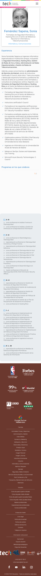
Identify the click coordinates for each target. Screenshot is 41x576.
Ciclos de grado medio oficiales (20, 494)
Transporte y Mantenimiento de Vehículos (20, 480)
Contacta (20, 527)
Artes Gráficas (20, 436)
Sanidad (20, 469)
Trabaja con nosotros (20, 530)
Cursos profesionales (20, 508)
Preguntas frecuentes (20, 547)
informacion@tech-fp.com (20, 562)
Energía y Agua (20, 447)
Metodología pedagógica (20, 544)
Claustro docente (20, 541)
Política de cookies (20, 522)
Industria (20, 461)
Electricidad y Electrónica (21, 445)
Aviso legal (20, 516)
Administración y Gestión (20, 434)
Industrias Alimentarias (20, 458)
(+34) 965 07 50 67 (20, 559)
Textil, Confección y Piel (20, 477)
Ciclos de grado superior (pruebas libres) (20, 497)
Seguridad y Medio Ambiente (20, 472)
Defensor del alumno (20, 525)
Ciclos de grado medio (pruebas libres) (20, 499)
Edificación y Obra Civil (20, 442)
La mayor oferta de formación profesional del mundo (13, 7)
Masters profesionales (20, 502)
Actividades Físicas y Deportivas (21, 431)
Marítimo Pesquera (20, 466)
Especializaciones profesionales (20, 505)
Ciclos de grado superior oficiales (20, 491)
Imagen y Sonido (20, 455)
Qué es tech (20, 539)
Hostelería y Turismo (20, 450)
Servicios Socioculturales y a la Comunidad (21, 474)
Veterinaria (20, 482)
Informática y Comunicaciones (20, 464)
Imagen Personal (20, 453)
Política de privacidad (20, 519)
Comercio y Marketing (20, 439)
